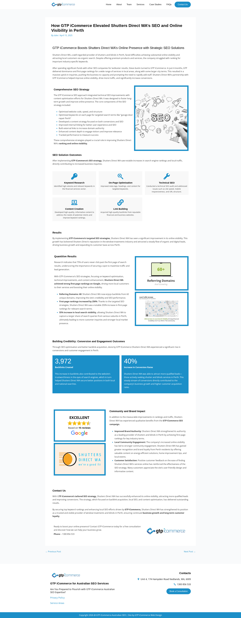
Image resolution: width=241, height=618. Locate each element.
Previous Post (53, 552)
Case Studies (155, 4)
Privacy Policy (57, 597)
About (119, 4)
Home (108, 4)
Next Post (190, 552)
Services (140, 4)
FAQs (168, 4)
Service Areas (57, 603)
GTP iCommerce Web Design (148, 615)
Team (129, 4)
